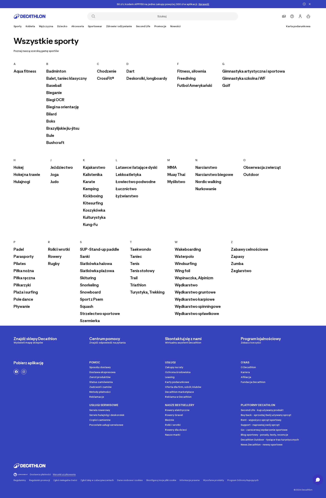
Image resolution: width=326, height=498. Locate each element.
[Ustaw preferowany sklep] (284, 16)
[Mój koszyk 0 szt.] (308, 16)
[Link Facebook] (16, 371)
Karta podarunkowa (298, 26)
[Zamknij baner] (309, 4)
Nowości (175, 26)
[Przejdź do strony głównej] (30, 16)
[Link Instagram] (23, 371)
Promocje (160, 26)
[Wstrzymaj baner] (304, 4)
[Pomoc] (292, 16)
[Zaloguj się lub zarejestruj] (300, 16)
